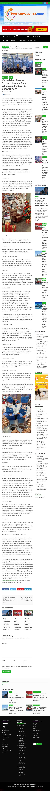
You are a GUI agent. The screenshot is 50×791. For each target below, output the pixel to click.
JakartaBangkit (40, 425)
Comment (4, 643)
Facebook (43, 3)
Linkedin (28, 589)
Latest (38, 65)
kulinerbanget (40, 432)
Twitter (45, 3)
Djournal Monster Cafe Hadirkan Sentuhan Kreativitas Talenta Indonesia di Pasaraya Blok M (42, 446)
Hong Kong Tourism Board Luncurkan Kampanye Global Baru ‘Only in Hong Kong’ (45, 314)
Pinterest (21, 589)
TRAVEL (9, 36)
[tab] (38, 63)
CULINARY (14, 40)
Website (25, 660)
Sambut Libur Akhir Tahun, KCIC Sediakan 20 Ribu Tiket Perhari (26, 599)
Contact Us (19, 3)
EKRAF (28, 36)
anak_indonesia (40, 418)
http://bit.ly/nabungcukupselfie (9, 580)
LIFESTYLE (22, 40)
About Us (13, 3)
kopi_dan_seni (40, 441)
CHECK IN (45, 223)
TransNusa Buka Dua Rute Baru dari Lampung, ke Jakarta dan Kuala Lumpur (45, 263)
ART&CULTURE (37, 36)
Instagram (47, 3)
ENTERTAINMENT (32, 40)
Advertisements (24, 3)
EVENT (22, 36)
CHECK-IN (5, 40)
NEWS (16, 36)
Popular (39, 63)
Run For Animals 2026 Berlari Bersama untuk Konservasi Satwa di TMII (28, 623)
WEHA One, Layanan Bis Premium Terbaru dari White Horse (45, 124)
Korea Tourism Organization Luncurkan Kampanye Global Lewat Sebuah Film (6, 623)
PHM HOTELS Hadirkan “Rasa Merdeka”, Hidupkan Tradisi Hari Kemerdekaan (17, 623)
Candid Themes (39, 786)
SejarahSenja (40, 409)
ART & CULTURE (45, 137)
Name (3, 660)
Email (14, 660)
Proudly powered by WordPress (14, 786)
